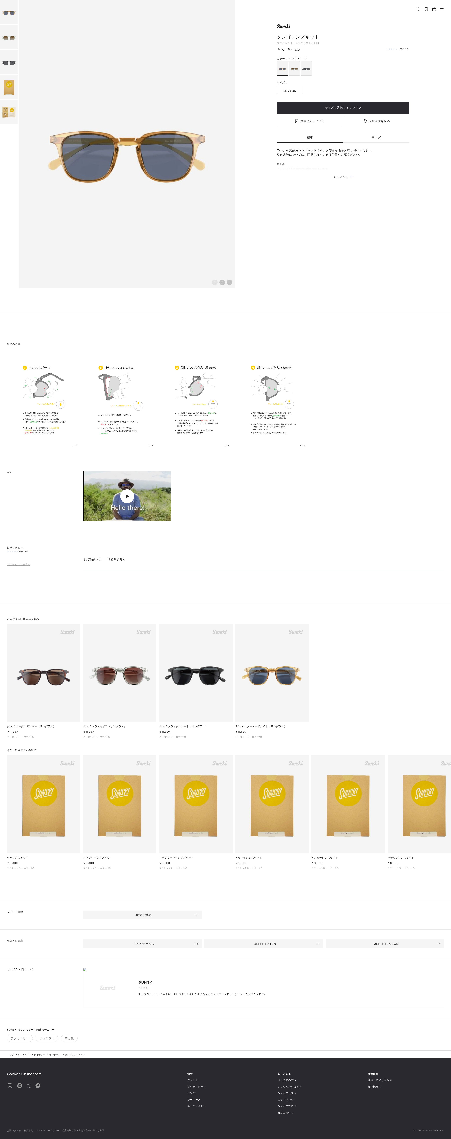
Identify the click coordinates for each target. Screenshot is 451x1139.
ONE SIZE (289, 90)
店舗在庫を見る (379, 121)
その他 (69, 1038)
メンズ (191, 1093)
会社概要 (373, 1086)
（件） (404, 49)
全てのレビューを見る (18, 564)
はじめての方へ (287, 1080)
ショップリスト (287, 1093)
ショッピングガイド (290, 1086)
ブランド (192, 1080)
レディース (194, 1099)
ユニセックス (285, 43)
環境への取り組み (378, 1080)
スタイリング (286, 1099)
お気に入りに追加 (312, 121)
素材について (286, 1112)
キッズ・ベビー (196, 1106)
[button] (222, 282)
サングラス (301, 43)
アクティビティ (196, 1086)
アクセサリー (20, 1038)
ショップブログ (287, 1106)
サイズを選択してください (343, 107)
